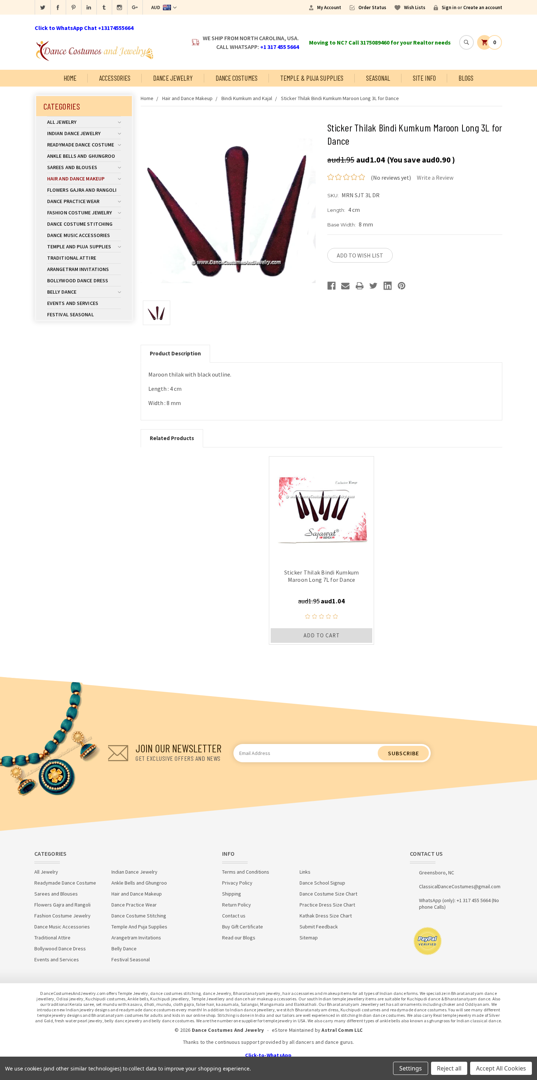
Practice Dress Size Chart (327, 904)
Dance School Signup (322, 882)
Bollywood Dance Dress (77, 280)
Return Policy (236, 904)
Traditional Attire (71, 258)
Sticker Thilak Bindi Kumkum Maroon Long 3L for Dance (340, 98)
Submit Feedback (319, 926)
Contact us (233, 915)
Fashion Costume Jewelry (79, 212)
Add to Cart (322, 635)
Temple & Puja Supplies (311, 78)
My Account (329, 7)
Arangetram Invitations (78, 269)
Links (305, 872)
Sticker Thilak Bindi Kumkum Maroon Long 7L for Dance (321, 576)
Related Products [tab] (172, 438)
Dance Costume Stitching (80, 224)
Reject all (449, 1068)
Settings (410, 1068)
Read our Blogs (238, 937)
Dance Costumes (237, 78)
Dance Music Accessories (78, 235)
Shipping (231, 893)
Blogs (466, 78)
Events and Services (72, 303)
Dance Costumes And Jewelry (228, 1030)
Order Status (372, 7)
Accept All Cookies (501, 1068)
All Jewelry (61, 122)
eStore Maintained (292, 1030)
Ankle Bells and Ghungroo (81, 156)
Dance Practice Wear (73, 201)
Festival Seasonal (70, 314)
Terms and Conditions (245, 872)
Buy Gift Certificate (242, 926)
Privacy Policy (237, 882)
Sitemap (309, 937)
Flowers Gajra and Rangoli (82, 190)
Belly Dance (61, 292)
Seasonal (378, 78)
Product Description (175, 353)
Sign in (449, 7)
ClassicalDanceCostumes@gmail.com (459, 886)
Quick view (321, 508)
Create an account (482, 7)
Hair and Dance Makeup (75, 178)
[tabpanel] (321, 550)
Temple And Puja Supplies (79, 246)
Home (70, 78)
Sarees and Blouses (72, 167)
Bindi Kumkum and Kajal (246, 98)
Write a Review (435, 177)
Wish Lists (414, 7)
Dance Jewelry (173, 78)
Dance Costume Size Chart (328, 893)
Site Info (424, 78)
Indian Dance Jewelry (73, 133)
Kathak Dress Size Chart (326, 915)
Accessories (114, 78)
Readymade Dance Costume (80, 144)
